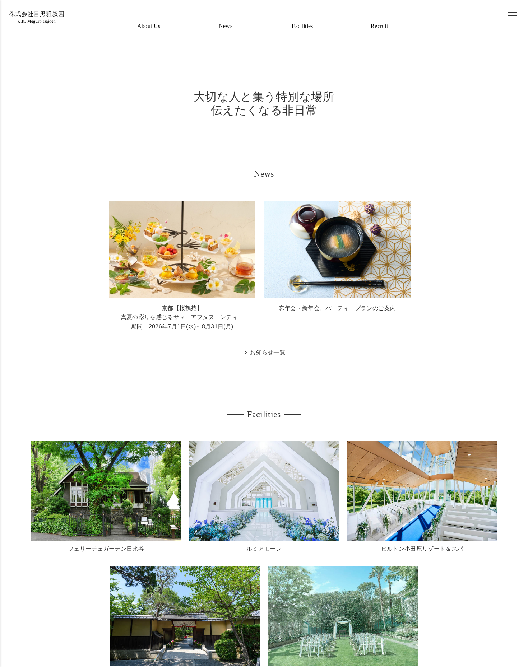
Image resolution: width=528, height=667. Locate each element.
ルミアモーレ (264, 551)
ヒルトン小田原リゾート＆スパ (422, 551)
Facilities (302, 27)
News (225, 27)
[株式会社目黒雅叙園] (36, 18)
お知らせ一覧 (267, 353)
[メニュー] (512, 16)
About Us (149, 27)
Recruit (379, 27)
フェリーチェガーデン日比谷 (106, 551)
